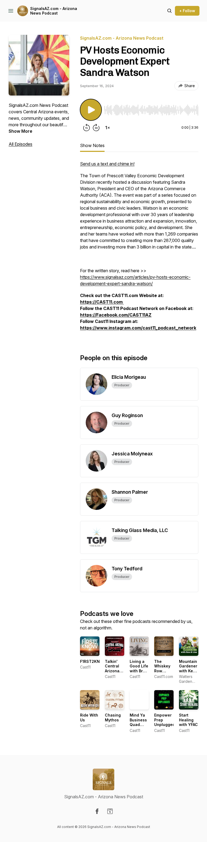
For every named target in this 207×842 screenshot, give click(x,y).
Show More (20, 131)
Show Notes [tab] (92, 145)
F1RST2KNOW (93, 661)
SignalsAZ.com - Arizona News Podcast (53, 11)
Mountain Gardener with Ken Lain (188, 668)
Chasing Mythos (113, 717)
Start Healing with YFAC (188, 720)
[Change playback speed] (107, 127)
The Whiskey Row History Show (162, 671)
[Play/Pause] (91, 110)
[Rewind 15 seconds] (86, 127)
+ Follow (187, 10)
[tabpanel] (139, 248)
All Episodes (20, 144)
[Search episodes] (169, 11)
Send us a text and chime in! (107, 163)
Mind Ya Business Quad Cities (138, 722)
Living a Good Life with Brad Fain (139, 668)
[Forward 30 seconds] (96, 127)
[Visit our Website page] (110, 811)
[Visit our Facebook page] (97, 811)
